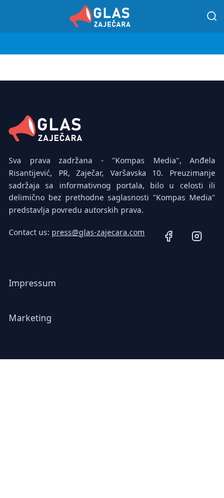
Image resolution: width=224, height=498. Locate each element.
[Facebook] (168, 237)
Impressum (32, 283)
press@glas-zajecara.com (98, 232)
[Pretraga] (212, 16)
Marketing (30, 318)
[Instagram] (197, 237)
